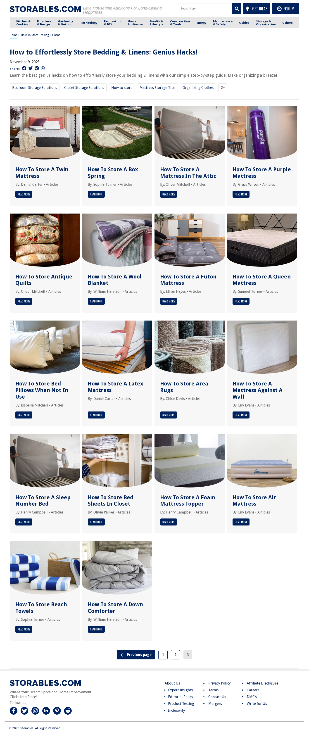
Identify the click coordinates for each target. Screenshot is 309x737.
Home (13, 35)
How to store (121, 88)
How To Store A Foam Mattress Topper (187, 500)
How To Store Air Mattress (254, 500)
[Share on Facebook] (24, 68)
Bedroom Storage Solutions (34, 88)
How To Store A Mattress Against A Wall (258, 390)
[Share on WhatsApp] (43, 68)
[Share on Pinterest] (37, 68)
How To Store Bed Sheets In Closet (110, 500)
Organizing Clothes (198, 88)
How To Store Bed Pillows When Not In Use (41, 390)
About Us (172, 683)
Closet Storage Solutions (84, 88)
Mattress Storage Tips (157, 88)
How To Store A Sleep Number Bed (43, 500)
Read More (24, 194)
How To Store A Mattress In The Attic (188, 172)
